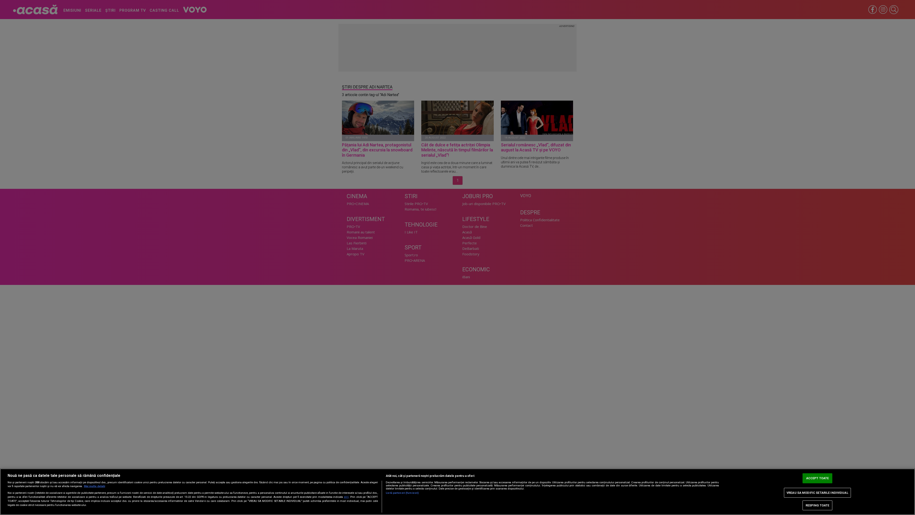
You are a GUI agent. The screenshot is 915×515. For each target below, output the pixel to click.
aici (346, 497)
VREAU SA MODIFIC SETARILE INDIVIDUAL (817, 492)
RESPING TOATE (817, 505)
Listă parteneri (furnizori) (402, 492)
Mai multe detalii (94, 486)
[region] (457, 492)
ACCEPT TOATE (817, 478)
